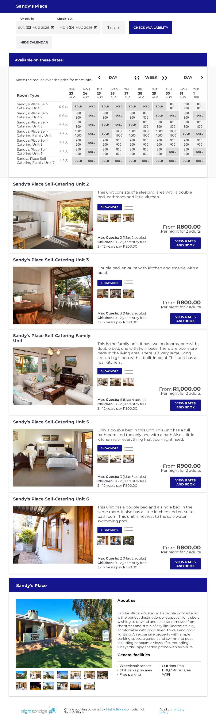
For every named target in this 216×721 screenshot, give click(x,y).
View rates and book (185, 243)
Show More (109, 207)
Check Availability (151, 28)
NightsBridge (116, 709)
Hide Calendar (34, 42)
